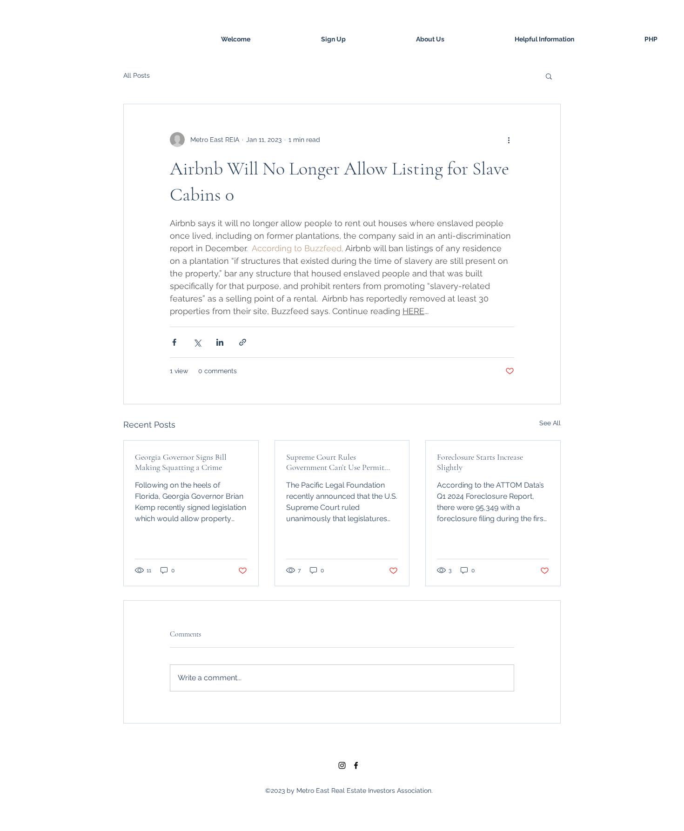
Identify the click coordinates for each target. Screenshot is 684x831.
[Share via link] (242, 342)
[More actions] (508, 139)
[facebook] (356, 765)
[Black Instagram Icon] (342, 765)
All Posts (136, 75)
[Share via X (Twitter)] (197, 342)
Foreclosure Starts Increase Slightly (480, 462)
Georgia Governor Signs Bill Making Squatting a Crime (181, 462)
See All (550, 423)
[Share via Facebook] (174, 342)
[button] (548, 76)
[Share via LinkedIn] (219, 342)
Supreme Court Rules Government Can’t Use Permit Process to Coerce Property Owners (335, 462)
